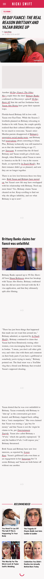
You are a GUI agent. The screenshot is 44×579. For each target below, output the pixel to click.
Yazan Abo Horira (10, 105)
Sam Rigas (7, 32)
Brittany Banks (32, 95)
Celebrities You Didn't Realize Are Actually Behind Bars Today (32, 564)
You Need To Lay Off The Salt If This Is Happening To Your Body (10, 532)
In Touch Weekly (28, 163)
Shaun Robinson (17, 278)
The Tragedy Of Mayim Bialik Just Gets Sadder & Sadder (33, 531)
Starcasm (10, 150)
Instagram (26, 458)
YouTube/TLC (38, 60)
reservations (11, 140)
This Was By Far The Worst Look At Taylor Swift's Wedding (10, 564)
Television (6, 11)
